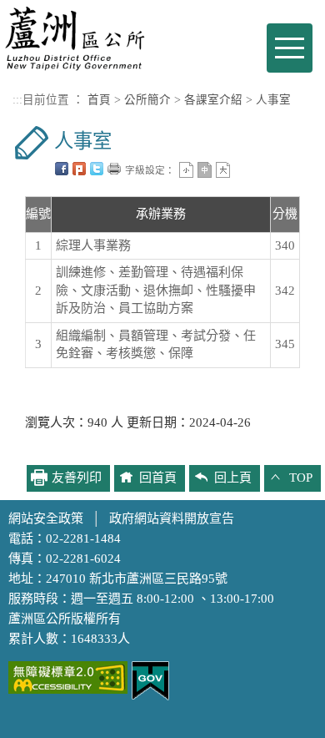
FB (61, 168)
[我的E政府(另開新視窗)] (150, 679)
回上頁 (233, 477)
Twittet (96, 168)
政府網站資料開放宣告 (171, 518)
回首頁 (158, 477)
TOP (300, 477)
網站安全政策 (45, 518)
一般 (205, 170)
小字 (186, 170)
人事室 (273, 100)
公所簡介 (147, 100)
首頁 (99, 100)
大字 (223, 170)
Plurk (79, 168)
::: (17, 100)
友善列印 (114, 168)
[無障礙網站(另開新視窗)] (68, 676)
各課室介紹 (213, 100)
